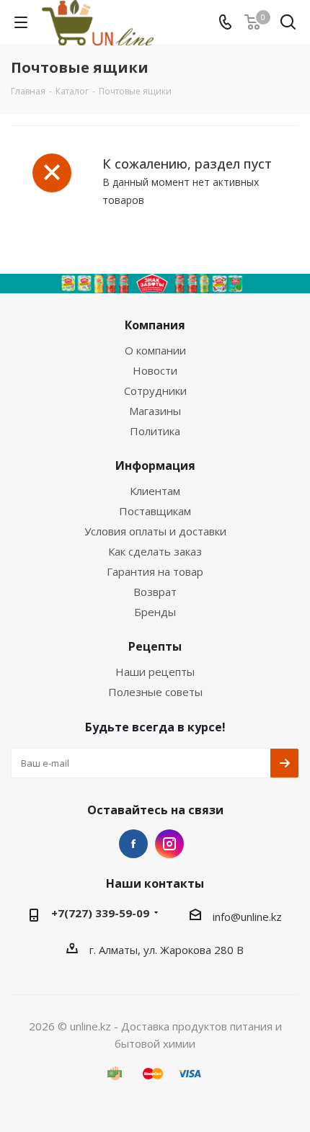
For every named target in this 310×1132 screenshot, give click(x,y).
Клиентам (155, 490)
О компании (155, 350)
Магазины (155, 411)
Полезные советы (155, 692)
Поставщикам (155, 511)
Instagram (169, 843)
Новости (155, 370)
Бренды (155, 612)
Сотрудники (155, 390)
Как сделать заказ (155, 551)
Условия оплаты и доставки (155, 531)
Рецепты (155, 646)
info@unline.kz (247, 916)
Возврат (155, 591)
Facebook (133, 843)
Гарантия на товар (155, 571)
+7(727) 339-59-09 (100, 913)
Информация (155, 465)
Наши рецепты (155, 671)
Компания (155, 325)
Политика (155, 431)
